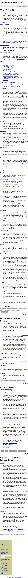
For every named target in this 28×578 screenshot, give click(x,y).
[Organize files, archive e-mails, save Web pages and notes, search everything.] (2, 568)
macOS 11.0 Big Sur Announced (10, 531)
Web (23, 380)
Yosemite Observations (8, 444)
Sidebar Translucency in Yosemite (10, 445)
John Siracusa (3, 172)
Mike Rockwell (13, 353)
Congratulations (6, 78)
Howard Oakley (3, 253)
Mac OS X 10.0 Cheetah (13, 310)
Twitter (7, 552)
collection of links (11, 176)
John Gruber (3, 131)
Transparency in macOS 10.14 (10, 443)
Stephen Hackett (4, 230)
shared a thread (16, 336)
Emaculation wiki (20, 59)
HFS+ (24, 308)
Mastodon (3, 552)
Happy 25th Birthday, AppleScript (10, 76)
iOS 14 (14, 380)
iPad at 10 (5, 70)
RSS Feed (3, 550)
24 (24, 6)
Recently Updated (4, 549)
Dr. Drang (2, 463)
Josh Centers (3, 210)
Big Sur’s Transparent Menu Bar (10, 441)
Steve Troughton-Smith (5, 52)
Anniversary (3, 308)
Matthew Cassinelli (4, 323)
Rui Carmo (2, 220)
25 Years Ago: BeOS (7, 66)
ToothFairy (6, 572)
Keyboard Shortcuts (9, 534)
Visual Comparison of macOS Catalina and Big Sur (14, 529)
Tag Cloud (3, 545)
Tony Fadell (3, 121)
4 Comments (25, 314)
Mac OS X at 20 (7, 10)
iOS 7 (4, 448)
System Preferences (4, 311)
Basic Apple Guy (4, 166)
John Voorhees (3, 244)
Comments (25, 383)
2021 (22, 2)
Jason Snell (3, 24)
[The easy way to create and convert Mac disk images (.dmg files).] (2, 565)
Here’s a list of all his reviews (14, 42)
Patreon (2, 560)
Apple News (3, 553)
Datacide (6, 380)
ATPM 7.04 (5, 80)
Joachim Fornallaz (4, 45)
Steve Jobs (21, 310)
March (14, 2)
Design (2, 534)
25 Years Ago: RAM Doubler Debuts (11, 74)
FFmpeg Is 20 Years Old (8, 65)
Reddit (14, 323)
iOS (10, 380)
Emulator (19, 308)
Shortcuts (19, 380)
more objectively (10, 417)
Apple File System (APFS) (11, 308)
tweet (7, 13)
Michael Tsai (18, 577)
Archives (2, 544)
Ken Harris (2, 188)
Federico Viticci (19, 323)
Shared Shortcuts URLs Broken (10, 319)
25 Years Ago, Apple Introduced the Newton (13, 77)
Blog (2, 542)
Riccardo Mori (3, 157)
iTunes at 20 (5, 63)
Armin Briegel (3, 88)
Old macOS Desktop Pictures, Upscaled (12, 67)
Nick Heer (2, 365)
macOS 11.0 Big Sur (21, 534)
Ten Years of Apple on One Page (10, 73)
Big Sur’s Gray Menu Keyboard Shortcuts (12, 440)
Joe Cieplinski (3, 147)
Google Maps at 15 (7, 69)
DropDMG (5, 565)
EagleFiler (5, 568)
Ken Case (12, 82)
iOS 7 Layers (6, 447)
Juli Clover (2, 13)
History (2, 310)
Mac (6, 310)
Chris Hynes (3, 282)
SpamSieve (6, 570)
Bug (2, 380)
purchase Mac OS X (13, 16)
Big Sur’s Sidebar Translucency (8, 388)
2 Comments (25, 536)
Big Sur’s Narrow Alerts (8, 530)
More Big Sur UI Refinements (9, 526)
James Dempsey (4, 179)
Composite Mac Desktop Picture (10, 71)
